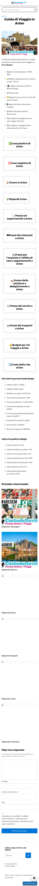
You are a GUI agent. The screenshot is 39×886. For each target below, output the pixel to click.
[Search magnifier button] (35, 9)
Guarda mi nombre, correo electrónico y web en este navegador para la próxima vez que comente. (17, 820)
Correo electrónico (10, 792)
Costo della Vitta (11, 864)
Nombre (5, 781)
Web (3, 802)
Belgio (4, 16)
